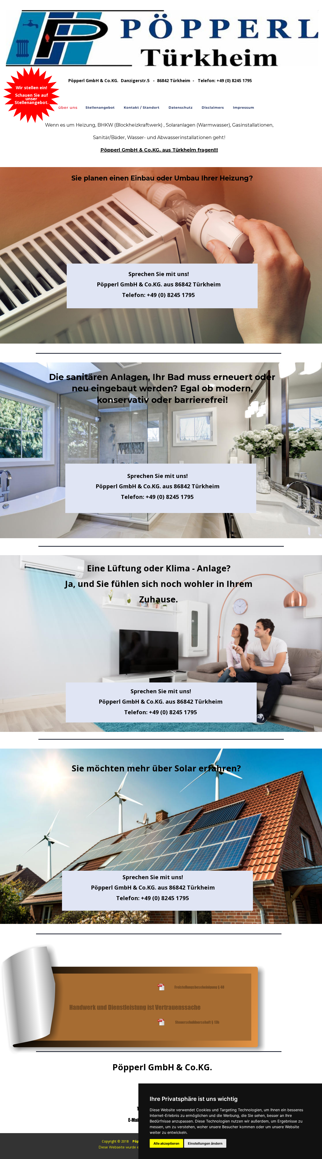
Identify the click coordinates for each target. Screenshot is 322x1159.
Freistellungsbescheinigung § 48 (199, 987)
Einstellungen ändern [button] (205, 1143)
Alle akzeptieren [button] (166, 1143)
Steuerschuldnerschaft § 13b (197, 1022)
